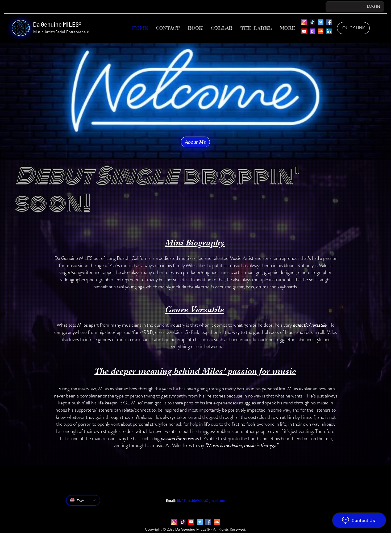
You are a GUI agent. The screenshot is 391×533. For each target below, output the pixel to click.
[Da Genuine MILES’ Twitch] (312, 31)
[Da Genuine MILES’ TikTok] (312, 22)
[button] (256, 28)
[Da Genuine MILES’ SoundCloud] (320, 31)
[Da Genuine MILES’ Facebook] (329, 22)
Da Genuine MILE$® (57, 24)
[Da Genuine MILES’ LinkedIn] (329, 31)
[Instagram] (304, 22)
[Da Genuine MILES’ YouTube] (304, 31)
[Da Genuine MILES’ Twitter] (320, 22)
